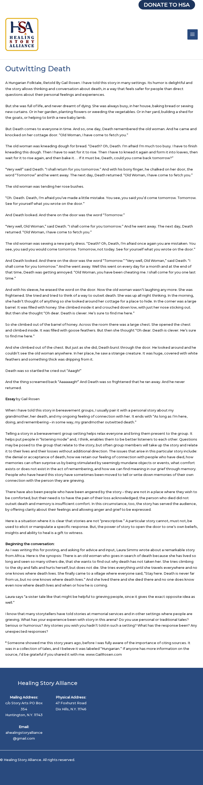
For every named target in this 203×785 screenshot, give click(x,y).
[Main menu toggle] (192, 34)
